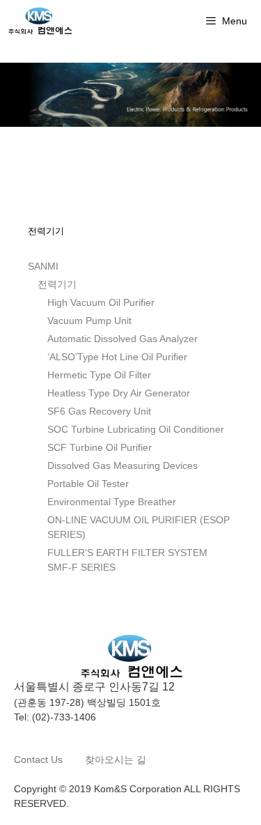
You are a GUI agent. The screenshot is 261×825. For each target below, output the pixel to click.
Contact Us (39, 759)
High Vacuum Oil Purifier (101, 302)
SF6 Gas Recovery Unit (99, 411)
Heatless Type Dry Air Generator (118, 393)
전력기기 (57, 284)
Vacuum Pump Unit (89, 320)
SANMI (43, 266)
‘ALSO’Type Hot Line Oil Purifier (117, 356)
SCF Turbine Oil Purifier (99, 447)
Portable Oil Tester (88, 483)
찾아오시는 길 (115, 759)
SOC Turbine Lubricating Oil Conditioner (135, 429)
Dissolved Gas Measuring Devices (122, 465)
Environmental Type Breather (111, 501)
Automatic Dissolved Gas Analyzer (122, 338)
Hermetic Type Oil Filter (99, 374)
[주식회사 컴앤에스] (39, 21)
